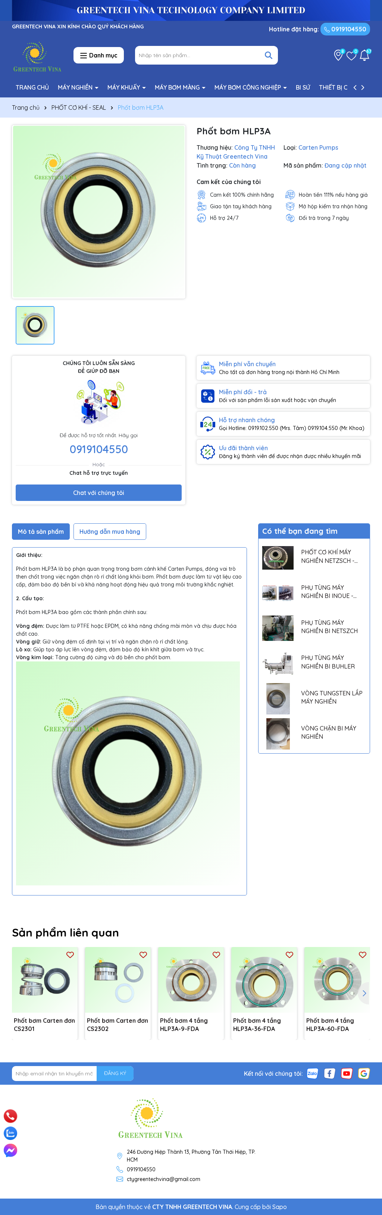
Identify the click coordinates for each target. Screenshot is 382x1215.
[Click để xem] (98, 212)
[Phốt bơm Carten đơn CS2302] (118, 980)
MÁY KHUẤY (124, 87)
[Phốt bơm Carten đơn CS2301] (45, 980)
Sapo (279, 1207)
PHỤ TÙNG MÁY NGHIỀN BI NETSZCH (329, 627)
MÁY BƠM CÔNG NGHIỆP (248, 87)
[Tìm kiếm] (268, 55)
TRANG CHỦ (32, 87)
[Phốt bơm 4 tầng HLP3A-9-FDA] (191, 980)
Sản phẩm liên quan (65, 932)
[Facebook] (330, 1072)
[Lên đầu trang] (365, 1106)
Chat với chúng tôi (98, 492)
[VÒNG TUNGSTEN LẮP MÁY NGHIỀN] (278, 698)
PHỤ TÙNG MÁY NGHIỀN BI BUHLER (328, 662)
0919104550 (348, 29)
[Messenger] (10, 1150)
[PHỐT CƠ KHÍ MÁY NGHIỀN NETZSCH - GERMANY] (278, 558)
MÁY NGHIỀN (76, 87)
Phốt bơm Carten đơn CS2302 (117, 1024)
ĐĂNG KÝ (115, 1073)
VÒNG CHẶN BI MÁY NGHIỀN (328, 732)
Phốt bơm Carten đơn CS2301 (44, 1024)
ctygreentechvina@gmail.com (163, 1179)
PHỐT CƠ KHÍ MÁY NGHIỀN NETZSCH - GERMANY (327, 556)
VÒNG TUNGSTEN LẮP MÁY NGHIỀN (332, 697)
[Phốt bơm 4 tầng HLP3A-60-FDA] (337, 980)
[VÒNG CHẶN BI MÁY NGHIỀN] (278, 734)
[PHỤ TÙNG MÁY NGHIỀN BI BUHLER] (278, 663)
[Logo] (37, 55)
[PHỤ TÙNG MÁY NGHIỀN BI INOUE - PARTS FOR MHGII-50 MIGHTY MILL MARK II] (278, 593)
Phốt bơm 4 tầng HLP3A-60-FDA (330, 1024)
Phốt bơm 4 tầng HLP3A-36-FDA (257, 1024)
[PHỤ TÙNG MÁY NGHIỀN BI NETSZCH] (278, 628)
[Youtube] (347, 1072)
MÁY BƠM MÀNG (178, 87)
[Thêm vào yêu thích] (70, 955)
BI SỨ (303, 87)
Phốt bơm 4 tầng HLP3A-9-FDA (184, 1024)
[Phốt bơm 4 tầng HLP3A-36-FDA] (264, 980)
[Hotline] (11, 1116)
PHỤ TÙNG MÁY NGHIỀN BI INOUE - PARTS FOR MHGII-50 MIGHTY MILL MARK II (330, 592)
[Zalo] (313, 1072)
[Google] (364, 1072)
